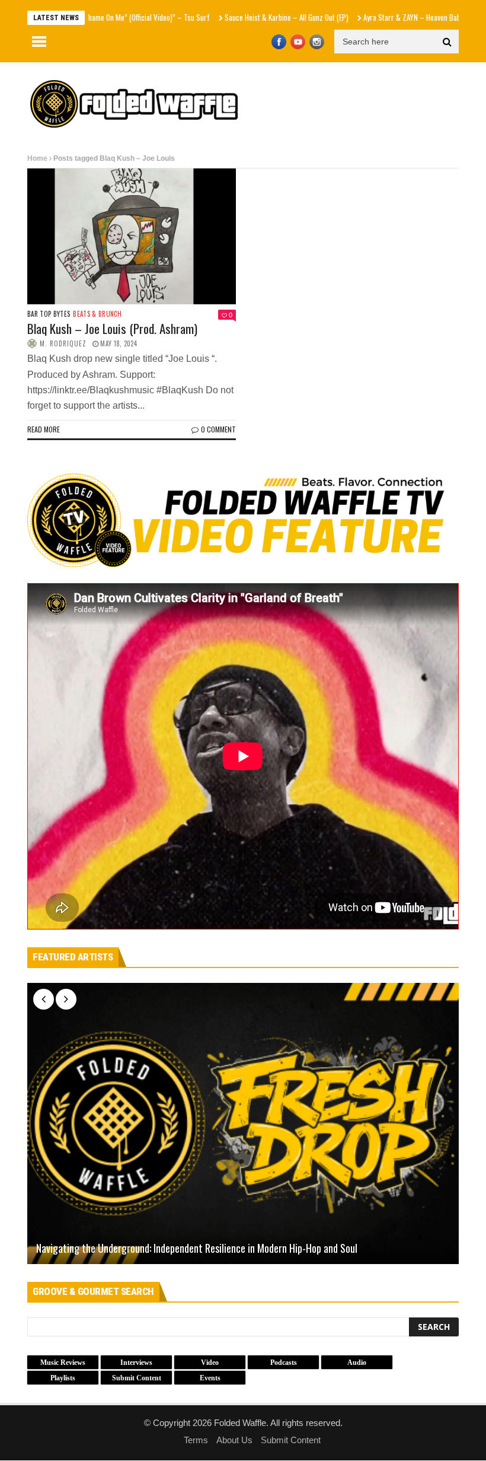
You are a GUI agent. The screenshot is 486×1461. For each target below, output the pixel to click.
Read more (43, 429)
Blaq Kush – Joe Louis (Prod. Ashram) (112, 328)
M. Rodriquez (63, 343)
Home (37, 158)
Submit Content (291, 1440)
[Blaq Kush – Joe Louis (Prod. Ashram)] (131, 236)
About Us (234, 1440)
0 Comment (218, 429)
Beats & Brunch (97, 314)
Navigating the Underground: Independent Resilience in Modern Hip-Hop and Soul (196, 1248)
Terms (196, 1440)
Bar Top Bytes (48, 314)
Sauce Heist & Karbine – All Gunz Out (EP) (249, 17)
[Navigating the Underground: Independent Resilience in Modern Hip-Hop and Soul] (243, 1123)
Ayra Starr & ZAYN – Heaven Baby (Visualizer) (393, 17)
